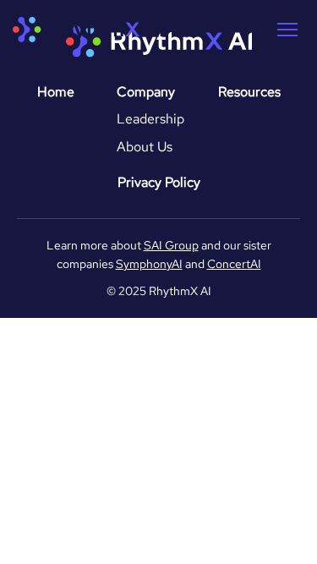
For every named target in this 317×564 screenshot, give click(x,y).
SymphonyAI (149, 263)
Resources (249, 92)
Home (55, 92)
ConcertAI (234, 263)
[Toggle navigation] (287, 29)
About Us (144, 147)
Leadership (150, 119)
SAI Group (171, 245)
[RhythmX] (88, 30)
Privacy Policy (159, 182)
